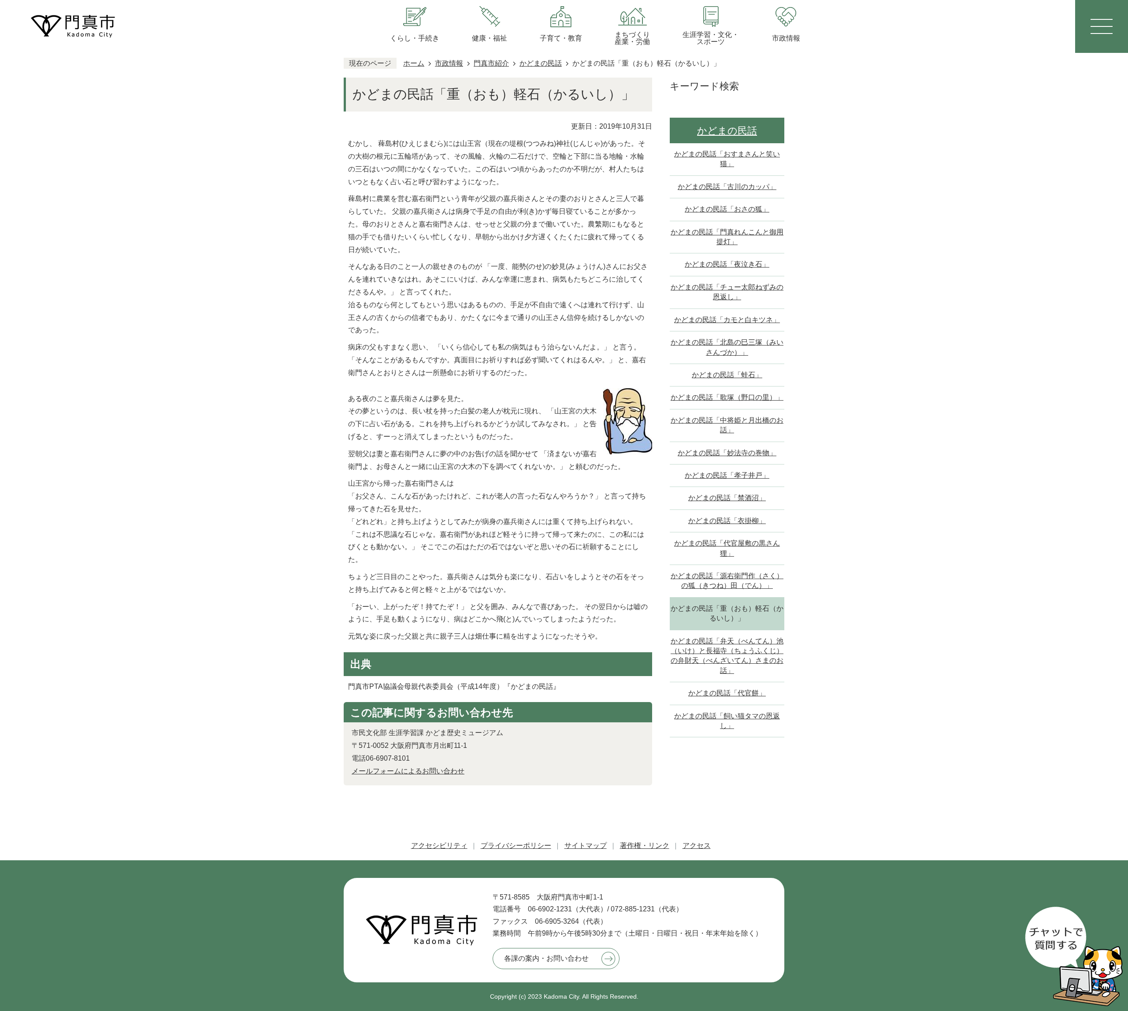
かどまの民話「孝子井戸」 (727, 475)
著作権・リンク (644, 845)
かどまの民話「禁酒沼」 (727, 498)
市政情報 (449, 63)
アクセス (697, 845)
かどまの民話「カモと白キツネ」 (727, 319)
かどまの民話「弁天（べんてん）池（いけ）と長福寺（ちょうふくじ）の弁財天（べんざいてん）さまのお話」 (727, 655)
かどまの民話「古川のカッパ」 (727, 186)
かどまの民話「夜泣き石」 (727, 264)
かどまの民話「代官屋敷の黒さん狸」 (727, 548)
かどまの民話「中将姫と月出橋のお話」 (727, 425)
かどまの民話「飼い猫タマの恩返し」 (727, 720)
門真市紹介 (491, 63)
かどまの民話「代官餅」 (727, 693)
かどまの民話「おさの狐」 (727, 209)
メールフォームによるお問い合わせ (408, 771)
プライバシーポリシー (516, 845)
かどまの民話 (540, 63)
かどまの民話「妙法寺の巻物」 (727, 453)
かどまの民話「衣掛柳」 (727, 520)
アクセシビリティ (439, 845)
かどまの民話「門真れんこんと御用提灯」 (727, 236)
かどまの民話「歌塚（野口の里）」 (727, 397)
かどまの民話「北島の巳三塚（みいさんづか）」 (727, 347)
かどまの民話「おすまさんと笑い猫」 (727, 158)
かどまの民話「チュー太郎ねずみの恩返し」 (727, 292)
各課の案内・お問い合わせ (546, 958)
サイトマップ (585, 845)
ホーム (413, 63)
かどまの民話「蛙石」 (727, 375)
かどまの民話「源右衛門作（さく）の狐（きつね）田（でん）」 (727, 580)
